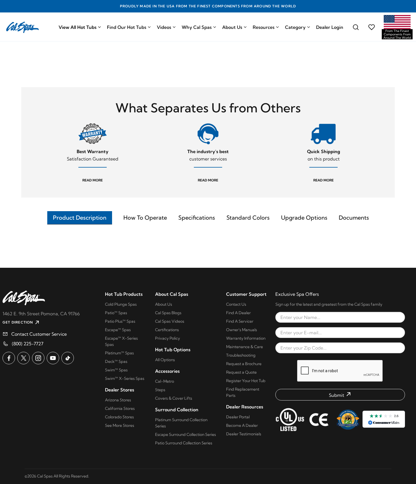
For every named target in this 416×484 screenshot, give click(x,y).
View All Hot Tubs (78, 27)
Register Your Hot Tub (245, 380)
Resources (264, 27)
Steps (160, 389)
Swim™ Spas (116, 369)
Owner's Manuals (241, 329)
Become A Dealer (242, 425)
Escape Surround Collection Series (185, 434)
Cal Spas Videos (169, 321)
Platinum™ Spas (119, 352)
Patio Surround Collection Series (183, 443)
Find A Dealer (238, 312)
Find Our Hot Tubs (126, 27)
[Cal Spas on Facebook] (9, 358)
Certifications (167, 329)
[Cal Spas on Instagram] (38, 358)
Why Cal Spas (197, 27)
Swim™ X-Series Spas (124, 378)
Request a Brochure (243, 363)
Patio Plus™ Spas (120, 321)
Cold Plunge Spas (121, 304)
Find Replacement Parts (242, 392)
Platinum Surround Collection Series (181, 423)
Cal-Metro (164, 381)
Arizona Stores (118, 399)
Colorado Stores (119, 416)
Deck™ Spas (116, 361)
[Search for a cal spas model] (355, 27)
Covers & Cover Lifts (173, 398)
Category (295, 27)
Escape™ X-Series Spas (121, 341)
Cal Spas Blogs (168, 312)
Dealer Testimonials (243, 433)
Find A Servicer (239, 321)
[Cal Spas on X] (23, 358)
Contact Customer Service (39, 334)
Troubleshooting (241, 355)
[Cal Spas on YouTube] (53, 358)
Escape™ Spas (118, 329)
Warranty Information (245, 338)
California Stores (120, 408)
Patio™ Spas (116, 312)
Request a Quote (241, 372)
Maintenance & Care (244, 346)
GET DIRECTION (18, 322)
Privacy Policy (167, 338)
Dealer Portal (238, 416)
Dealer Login (329, 27)
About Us (232, 27)
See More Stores (119, 425)
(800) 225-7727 (27, 343)
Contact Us (236, 304)
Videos (164, 27)
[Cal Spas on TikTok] (67, 358)
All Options (165, 359)
